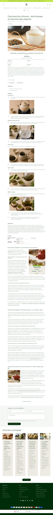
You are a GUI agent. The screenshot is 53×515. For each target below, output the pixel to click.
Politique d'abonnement (40, 495)
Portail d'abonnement (23, 496)
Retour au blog (27, 401)
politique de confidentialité (41, 489)
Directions (10, 93)
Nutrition (9, 235)
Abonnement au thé (7, 496)
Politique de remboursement (41, 491)
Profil (20, 495)
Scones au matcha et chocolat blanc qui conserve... (32, 445)
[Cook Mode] (14, 80)
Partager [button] (10, 23)
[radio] (24, 56)
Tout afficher (26, 479)
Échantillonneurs (6, 495)
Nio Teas (21, 509)
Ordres (20, 493)
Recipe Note (10, 223)
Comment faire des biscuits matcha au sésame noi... (20, 445)
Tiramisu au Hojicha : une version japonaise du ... (7, 445)
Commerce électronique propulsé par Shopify (29, 509)
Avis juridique (38, 487)
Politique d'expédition (40, 493)
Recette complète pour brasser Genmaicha (27, 53)
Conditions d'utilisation (40, 496)
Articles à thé (5, 493)
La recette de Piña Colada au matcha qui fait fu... (45, 445)
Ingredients (10, 86)
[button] (4, 5)
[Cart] (50, 5)
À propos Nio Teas (22, 487)
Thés (3, 491)
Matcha (4, 489)
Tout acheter (5, 487)
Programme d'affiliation (24, 489)
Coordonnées (22, 491)
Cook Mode (10, 79)
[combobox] (20, 511)
